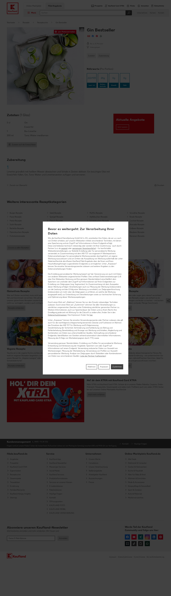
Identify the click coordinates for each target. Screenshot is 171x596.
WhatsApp (147, 543)
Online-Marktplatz (33, 6)
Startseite (11, 22)
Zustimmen (117, 367)
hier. (91, 315)
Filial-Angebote (55, 6)
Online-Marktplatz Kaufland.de (143, 453)
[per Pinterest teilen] (97, 36)
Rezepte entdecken (16, 308)
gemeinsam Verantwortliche (84, 248)
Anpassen (104, 367)
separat (64, 248)
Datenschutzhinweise (125, 557)
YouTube (134, 537)
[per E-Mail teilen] (89, 36)
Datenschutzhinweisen (57, 315)
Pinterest (160, 537)
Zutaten (91, 56)
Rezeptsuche (42, 22)
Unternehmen (142, 13)
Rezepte (26, 22)
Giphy (140, 543)
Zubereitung (104, 56)
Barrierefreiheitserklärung (155, 557)
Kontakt (161, 13)
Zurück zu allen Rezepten (18, 248)
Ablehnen (92, 367)
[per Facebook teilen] (93, 36)
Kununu (127, 543)
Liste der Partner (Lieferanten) (93, 356)
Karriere (153, 13)
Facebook (127, 537)
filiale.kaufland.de (17, 453)
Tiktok (134, 543)
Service (50, 453)
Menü (33, 13)
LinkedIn (153, 537)
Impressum (112, 557)
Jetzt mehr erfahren (96, 394)
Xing (140, 537)
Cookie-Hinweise (139, 557)
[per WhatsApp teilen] (101, 36)
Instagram (147, 537)
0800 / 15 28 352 (41, 442)
